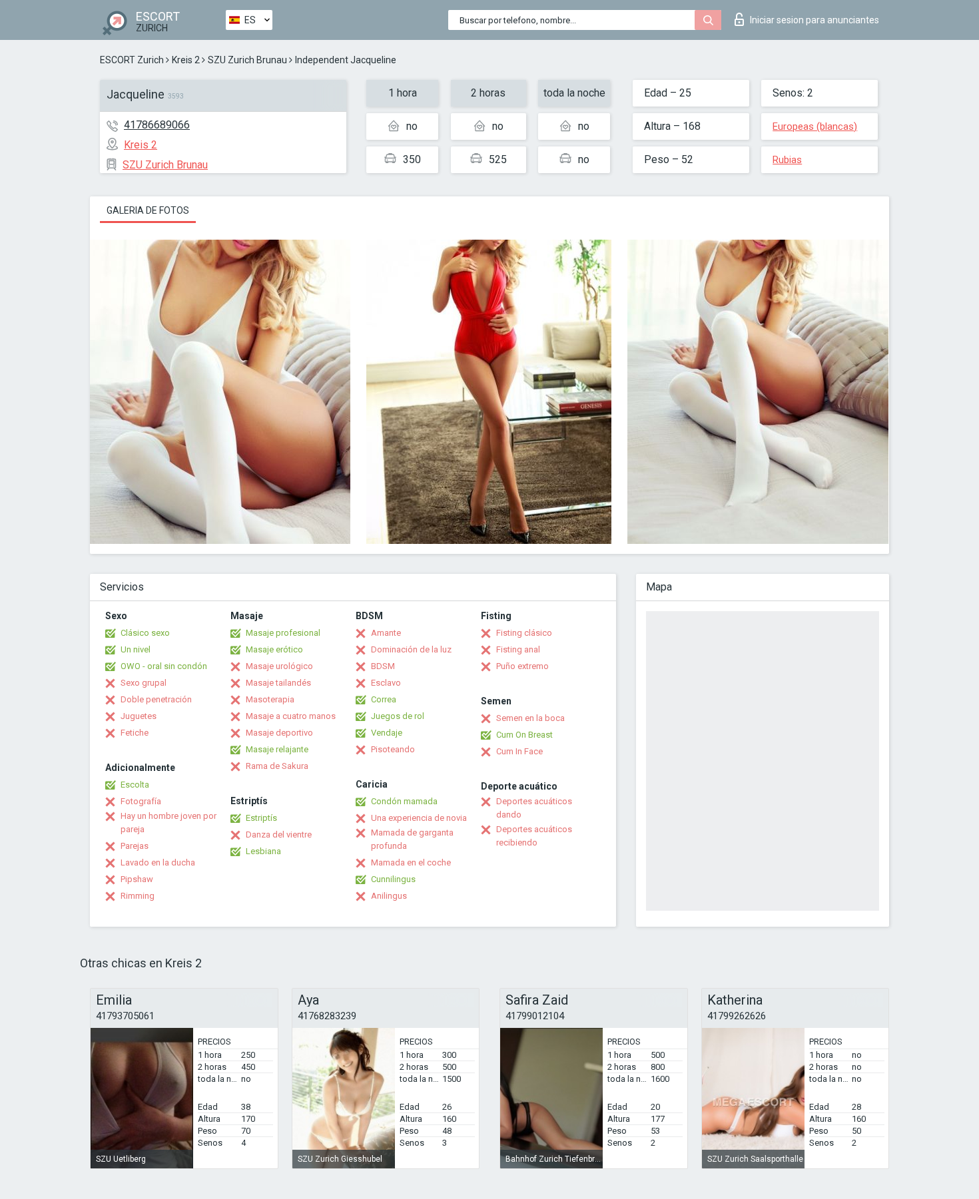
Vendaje (386, 733)
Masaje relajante (277, 749)
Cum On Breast (524, 735)
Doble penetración (156, 699)
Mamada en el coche (411, 862)
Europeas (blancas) (815, 126)
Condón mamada (404, 801)
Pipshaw (137, 879)
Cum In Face (519, 751)
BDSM (383, 666)
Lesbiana (263, 851)
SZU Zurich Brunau (247, 60)
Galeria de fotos (148, 210)
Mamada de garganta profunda (412, 839)
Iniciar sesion (814, 20)
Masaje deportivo (279, 733)
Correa (383, 699)
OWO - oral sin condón (164, 666)
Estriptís (261, 818)
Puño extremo (522, 666)
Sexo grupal (143, 683)
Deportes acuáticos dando (534, 808)
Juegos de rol (397, 716)
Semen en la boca (530, 718)
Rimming (138, 896)
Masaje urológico (279, 666)
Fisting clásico (524, 633)
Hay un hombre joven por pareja (168, 822)
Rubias (787, 160)
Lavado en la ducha (158, 862)
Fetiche (135, 733)
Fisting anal (518, 649)
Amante (386, 633)
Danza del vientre (279, 834)
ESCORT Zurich (132, 60)
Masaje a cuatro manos (291, 716)
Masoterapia (270, 699)
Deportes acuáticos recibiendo (534, 835)
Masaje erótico (274, 649)
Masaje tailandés (278, 683)
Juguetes (139, 716)
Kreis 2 (186, 60)
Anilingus (389, 896)
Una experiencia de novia (419, 818)
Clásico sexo (145, 633)
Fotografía (141, 801)
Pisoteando (393, 749)
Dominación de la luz (411, 649)
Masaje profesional (283, 633)
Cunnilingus (393, 879)
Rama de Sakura (277, 766)
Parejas (135, 846)
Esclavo (386, 683)
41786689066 (157, 125)
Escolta (135, 785)
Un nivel (136, 649)
